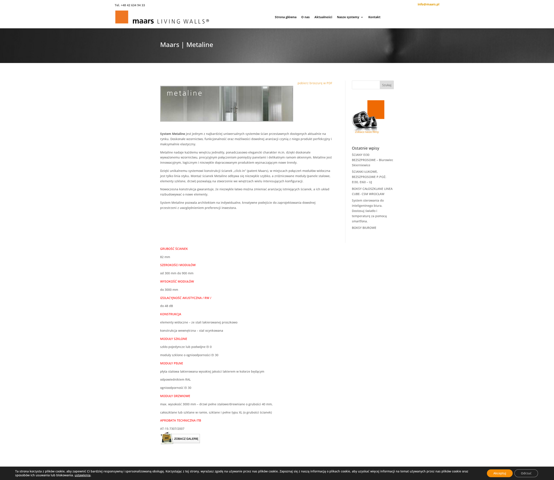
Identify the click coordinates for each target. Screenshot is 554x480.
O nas (305, 17)
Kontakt (374, 17)
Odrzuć (526, 473)
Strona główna (285, 17)
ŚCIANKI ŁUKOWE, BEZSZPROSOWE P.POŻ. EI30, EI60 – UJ (369, 177)
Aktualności (323, 17)
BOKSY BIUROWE (364, 228)
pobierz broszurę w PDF (315, 83)
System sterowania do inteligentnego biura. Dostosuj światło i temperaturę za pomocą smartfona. (369, 210)
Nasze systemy (348, 17)
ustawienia (82, 475)
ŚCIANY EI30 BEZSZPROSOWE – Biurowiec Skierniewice (372, 160)
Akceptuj (499, 473)
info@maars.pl (428, 4)
